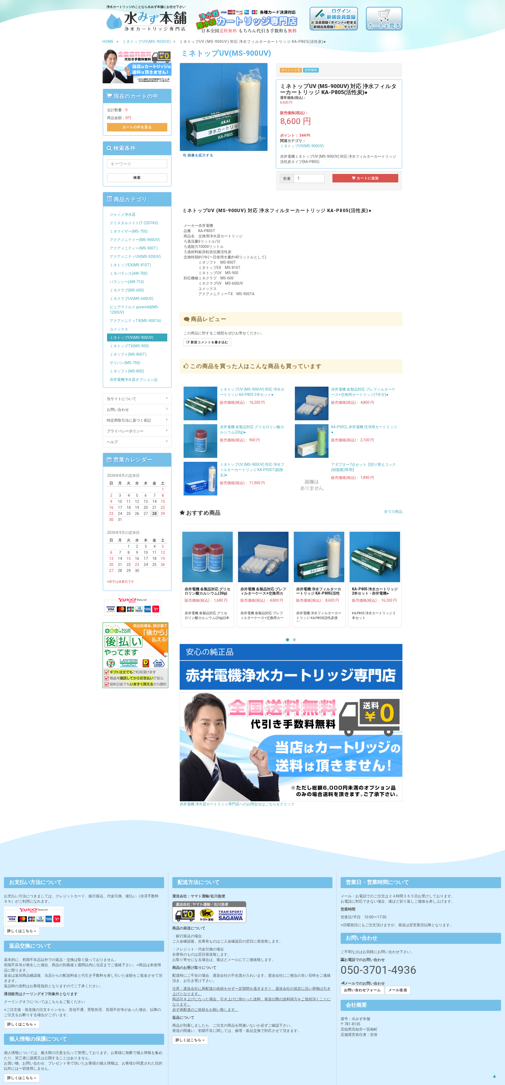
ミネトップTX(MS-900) (129, 346)
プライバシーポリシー (125, 431)
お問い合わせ (118, 409)
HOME (108, 41)
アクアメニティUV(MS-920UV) (135, 256)
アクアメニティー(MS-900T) (134, 248)
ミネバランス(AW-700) (129, 273)
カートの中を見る (137, 127)
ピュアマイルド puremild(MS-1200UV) (134, 309)
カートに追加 (367, 178)
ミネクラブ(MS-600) (127, 290)
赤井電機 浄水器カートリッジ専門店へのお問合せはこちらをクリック (237, 804)
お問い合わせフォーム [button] (362, 990)
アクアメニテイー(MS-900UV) (135, 240)
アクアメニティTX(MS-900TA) (135, 321)
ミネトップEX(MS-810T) (130, 265)
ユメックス (119, 329)
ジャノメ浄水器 (122, 214)
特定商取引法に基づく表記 (129, 420)
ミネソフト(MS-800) (127, 371)
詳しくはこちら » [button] (21, 931)
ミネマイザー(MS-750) (129, 231)
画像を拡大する (199, 155)
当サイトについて (121, 399)
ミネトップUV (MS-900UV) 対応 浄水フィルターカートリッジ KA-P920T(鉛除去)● (252, 469)
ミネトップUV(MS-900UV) (302, 146)
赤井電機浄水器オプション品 (134, 379)
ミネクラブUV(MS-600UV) (131, 298)
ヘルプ (112, 442)
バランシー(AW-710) (127, 282)
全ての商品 (393, 511)
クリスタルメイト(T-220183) (134, 223)
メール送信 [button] (397, 990)
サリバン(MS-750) (125, 363)
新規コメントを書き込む (209, 342)
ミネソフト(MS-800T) (128, 354)
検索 (137, 178)
